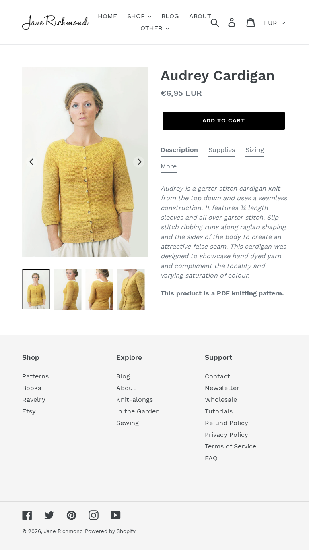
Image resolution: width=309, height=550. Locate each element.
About (126, 388)
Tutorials (219, 411)
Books (31, 388)
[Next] (138, 162)
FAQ (211, 458)
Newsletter (222, 388)
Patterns (35, 376)
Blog (123, 376)
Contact (217, 376)
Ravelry (33, 399)
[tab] (179, 151)
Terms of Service (230, 446)
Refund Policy (226, 423)
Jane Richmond (63, 531)
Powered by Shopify (110, 531)
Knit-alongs (134, 399)
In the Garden (138, 411)
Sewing (127, 423)
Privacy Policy (226, 434)
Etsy (29, 411)
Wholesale (221, 399)
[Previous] (31, 162)
